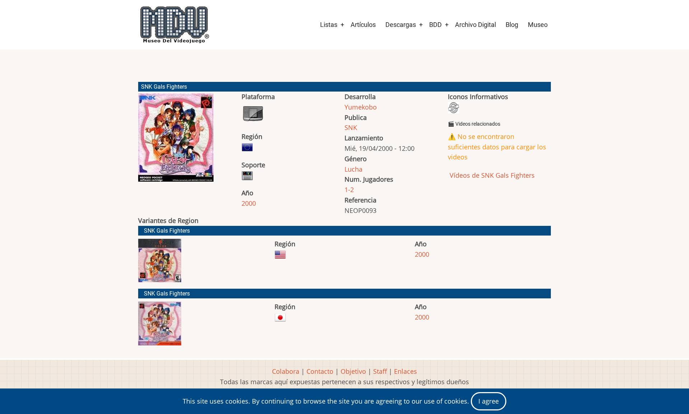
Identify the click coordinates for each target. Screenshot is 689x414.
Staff (380, 371)
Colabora (285, 371)
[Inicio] (174, 24)
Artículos (363, 24)
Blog (512, 24)
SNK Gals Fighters (167, 230)
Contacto (319, 371)
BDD (435, 24)
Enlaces (405, 371)
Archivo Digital (475, 24)
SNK (350, 127)
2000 (249, 203)
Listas (328, 24)
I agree (488, 401)
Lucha (353, 169)
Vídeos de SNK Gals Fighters (491, 175)
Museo (538, 24)
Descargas (400, 24)
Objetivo (353, 371)
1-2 (349, 189)
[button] (176, 140)
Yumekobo (360, 107)
